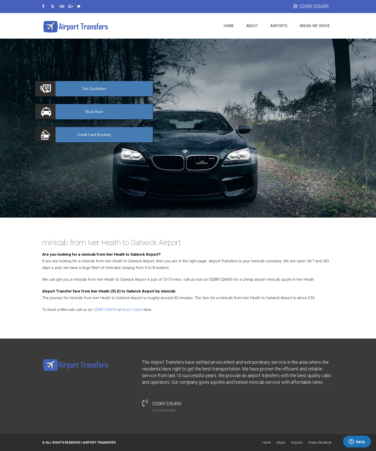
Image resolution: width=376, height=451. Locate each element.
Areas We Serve (315, 26)
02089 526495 (314, 6)
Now (94, 111)
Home (229, 26)
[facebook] (46, 6)
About (252, 26)
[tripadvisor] (63, 6)
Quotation (94, 88)
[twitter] (81, 6)
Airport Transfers (99, 442)
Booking (94, 134)
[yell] (55, 6)
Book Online (132, 309)
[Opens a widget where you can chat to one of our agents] (357, 442)
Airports (278, 26)
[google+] (72, 6)
